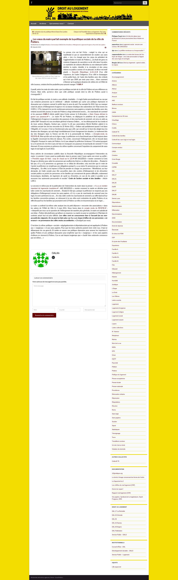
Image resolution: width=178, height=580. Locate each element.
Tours (114, 437)
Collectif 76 (115, 132)
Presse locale (116, 382)
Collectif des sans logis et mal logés (123, 139)
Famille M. (115, 261)
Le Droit (114, 292)
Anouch (114, 96)
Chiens (114, 124)
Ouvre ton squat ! (117, 489)
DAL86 (34, 44)
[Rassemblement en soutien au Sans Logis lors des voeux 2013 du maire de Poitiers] (46, 62)
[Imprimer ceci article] (105, 47)
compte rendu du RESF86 (94, 208)
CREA (114, 151)
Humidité (115, 280)
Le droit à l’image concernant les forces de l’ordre (128, 477)
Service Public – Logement (120, 554)
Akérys (114, 89)
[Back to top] (173, 575)
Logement (115, 304)
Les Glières (115, 296)
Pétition (114, 367)
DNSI (113, 218)
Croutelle (115, 163)
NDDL (114, 347)
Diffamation (115, 210)
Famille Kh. (115, 257)
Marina (114, 339)
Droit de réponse (117, 226)
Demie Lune (116, 198)
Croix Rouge (116, 159)
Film (113, 265)
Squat (114, 425)
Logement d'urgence (87, 44)
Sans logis (115, 414)
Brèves (114, 108)
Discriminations (67, 44)
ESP (113, 237)
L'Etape (114, 288)
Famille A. (115, 249)
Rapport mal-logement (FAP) (121, 493)
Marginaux (115, 335)
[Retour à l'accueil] (89, 13)
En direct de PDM (117, 233)
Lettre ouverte (116, 300)
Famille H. (115, 253)
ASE (113, 100)
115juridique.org (117, 473)
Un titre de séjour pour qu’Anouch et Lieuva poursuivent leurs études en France (128, 38)
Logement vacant (117, 320)
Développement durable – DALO (122, 551)
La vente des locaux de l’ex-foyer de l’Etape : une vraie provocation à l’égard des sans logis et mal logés (128, 57)
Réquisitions (116, 402)
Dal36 (114, 186)
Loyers (114, 324)
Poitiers (114, 371)
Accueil (33, 23)
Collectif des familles (118, 136)
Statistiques (115, 429)
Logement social (117, 316)
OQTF (114, 359)
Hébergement (76, 44)
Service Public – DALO (119, 534)
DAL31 (114, 179)
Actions (114, 81)
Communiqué (55, 44)
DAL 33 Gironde (117, 515)
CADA (114, 112)
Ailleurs (114, 85)
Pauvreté (95, 44)
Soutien (114, 421)
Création (115, 155)
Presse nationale (117, 386)
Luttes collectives (117, 327)
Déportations (116, 202)
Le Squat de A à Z (118, 481)
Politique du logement (119, 374)
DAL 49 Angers (117, 527)
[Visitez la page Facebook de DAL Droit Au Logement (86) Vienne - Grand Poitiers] (31, 2)
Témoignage (116, 433)
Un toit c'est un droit (118, 445)
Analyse (48, 44)
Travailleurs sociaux (118, 441)
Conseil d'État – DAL (118, 547)
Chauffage (115, 120)
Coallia (114, 128)
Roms (114, 410)
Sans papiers (102, 44)
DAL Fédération (117, 531)
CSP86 (114, 167)
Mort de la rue (116, 343)
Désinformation (117, 206)
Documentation (117, 222)
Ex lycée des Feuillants (119, 241)
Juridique (115, 284)
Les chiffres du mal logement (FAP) (123, 485)
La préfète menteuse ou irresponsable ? (131, 50)
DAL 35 (114, 519)
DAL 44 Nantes (117, 523)
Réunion (114, 406)
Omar (114, 355)
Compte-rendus (117, 147)
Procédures (115, 390)
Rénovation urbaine (118, 394)
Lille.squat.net (116, 567)
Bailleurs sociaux (117, 104)
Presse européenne (118, 378)
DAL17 (114, 175)
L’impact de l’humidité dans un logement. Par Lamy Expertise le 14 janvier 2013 (90, 32)
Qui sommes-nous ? (56, 23)
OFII (113, 351)
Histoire (114, 277)
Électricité (115, 230)
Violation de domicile (118, 449)
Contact (71, 23)
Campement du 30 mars (120, 116)
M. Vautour (115, 331)
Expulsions (115, 245)
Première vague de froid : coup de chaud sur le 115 (52, 159)
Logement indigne (118, 312)
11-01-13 (84, 72)
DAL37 (114, 190)
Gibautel (114, 269)
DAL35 (114, 183)
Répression (115, 398)
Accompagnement (118, 77)
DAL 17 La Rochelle (118, 511)
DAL (113, 171)
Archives (42, 23)
